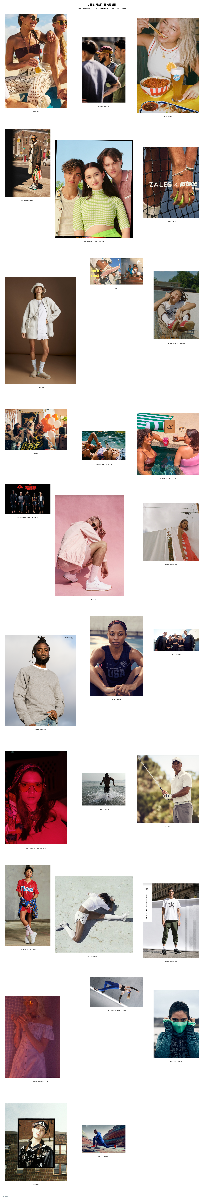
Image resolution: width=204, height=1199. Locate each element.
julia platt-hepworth (102, 5)
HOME (79, 8)
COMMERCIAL (104, 8)
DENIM (124, 8)
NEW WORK (86, 8)
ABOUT (113, 8)
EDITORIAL (95, 8)
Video (118, 8)
